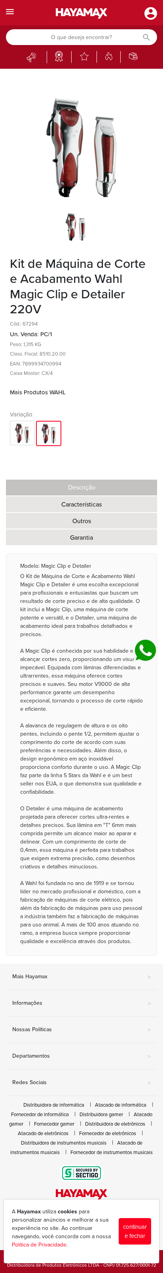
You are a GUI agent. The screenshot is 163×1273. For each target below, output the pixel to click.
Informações (81, 1003)
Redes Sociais (81, 1083)
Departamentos (81, 1056)
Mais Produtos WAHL (38, 392)
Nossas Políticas (81, 1030)
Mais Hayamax (81, 977)
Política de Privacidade (39, 1244)
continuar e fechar (135, 1231)
